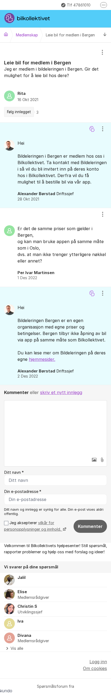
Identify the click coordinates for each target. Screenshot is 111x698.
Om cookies (95, 668)
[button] (94, 459)
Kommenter (90, 526)
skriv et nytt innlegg (61, 392)
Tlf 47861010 (79, 5)
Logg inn (98, 661)
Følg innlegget (19, 112)
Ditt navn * (14, 472)
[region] (55, 82)
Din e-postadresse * (22, 491)
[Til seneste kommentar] (105, 35)
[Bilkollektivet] (6, 34)
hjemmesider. (42, 359)
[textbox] (55, 427)
